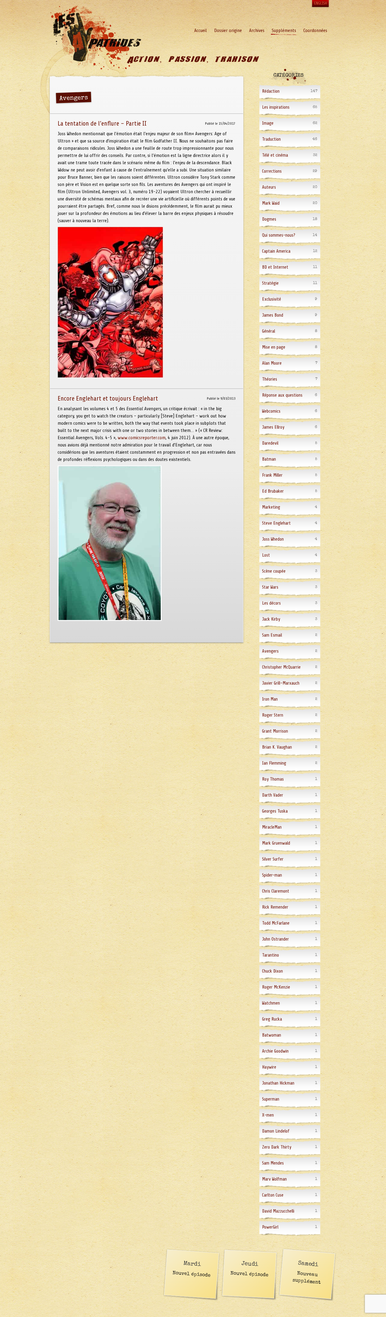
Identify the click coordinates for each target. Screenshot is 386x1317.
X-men (268, 1115)
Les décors (271, 603)
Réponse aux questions (282, 395)
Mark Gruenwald (276, 843)
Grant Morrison (275, 731)
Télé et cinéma (275, 155)
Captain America (276, 251)
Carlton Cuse (272, 1195)
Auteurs (269, 187)
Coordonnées (315, 30)
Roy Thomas (273, 779)
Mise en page (273, 347)
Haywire (269, 1067)
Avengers (270, 651)
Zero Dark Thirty (276, 1147)
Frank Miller (272, 475)
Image (268, 123)
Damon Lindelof (276, 1131)
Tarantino (270, 955)
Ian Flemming (274, 763)
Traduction (271, 139)
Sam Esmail (272, 635)
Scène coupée (274, 571)
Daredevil (270, 443)
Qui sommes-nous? (278, 235)
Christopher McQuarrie (281, 667)
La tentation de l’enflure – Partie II (102, 123)
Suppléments (284, 30)
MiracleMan (272, 827)
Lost (266, 555)
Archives (256, 30)
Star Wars (270, 587)
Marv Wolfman (274, 1179)
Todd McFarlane (276, 923)
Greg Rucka (272, 1019)
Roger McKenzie (276, 987)
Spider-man (272, 875)
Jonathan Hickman (278, 1083)
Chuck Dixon (272, 971)
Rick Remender (275, 907)
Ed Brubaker (273, 491)
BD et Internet (275, 267)
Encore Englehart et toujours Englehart (108, 398)
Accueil (200, 30)
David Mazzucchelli (278, 1211)
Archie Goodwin (275, 1051)
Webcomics (271, 411)
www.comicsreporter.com (142, 437)
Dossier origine (228, 30)
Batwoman (271, 1035)
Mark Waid (271, 203)
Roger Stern (272, 715)
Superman (270, 1099)
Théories (269, 379)
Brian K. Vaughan (277, 747)
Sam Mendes (273, 1163)
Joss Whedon (273, 539)
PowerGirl (270, 1227)
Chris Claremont (275, 891)
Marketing (271, 507)
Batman (269, 459)
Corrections (272, 171)
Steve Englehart (276, 523)
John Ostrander (275, 939)
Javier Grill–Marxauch (280, 683)
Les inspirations (276, 107)
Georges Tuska (275, 811)
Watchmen (271, 1003)
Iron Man (270, 699)
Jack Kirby (271, 619)
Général (268, 331)
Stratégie (270, 283)
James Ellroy (273, 427)
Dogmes (269, 219)
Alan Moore (272, 363)
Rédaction (271, 91)
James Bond (272, 315)
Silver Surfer (272, 859)
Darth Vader (272, 795)
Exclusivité (271, 299)
